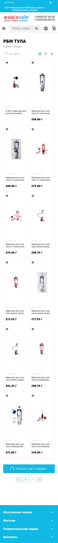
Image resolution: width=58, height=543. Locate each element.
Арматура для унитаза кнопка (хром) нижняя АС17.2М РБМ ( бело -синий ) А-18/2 (41, 312)
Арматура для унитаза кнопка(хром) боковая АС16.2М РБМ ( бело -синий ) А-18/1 (16, 445)
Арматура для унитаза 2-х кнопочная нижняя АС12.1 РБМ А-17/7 (16, 245)
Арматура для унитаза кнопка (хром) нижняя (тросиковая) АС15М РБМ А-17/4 (16, 378)
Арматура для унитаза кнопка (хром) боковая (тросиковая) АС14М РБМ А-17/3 (41, 245)
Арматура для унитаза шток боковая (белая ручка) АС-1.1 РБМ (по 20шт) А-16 (41, 445)
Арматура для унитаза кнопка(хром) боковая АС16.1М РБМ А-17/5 (41, 378)
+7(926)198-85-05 (44, 19)
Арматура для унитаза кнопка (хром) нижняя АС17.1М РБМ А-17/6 (15, 312)
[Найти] (36, 28)
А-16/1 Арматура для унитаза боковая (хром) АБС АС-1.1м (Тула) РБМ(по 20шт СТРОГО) (16, 112)
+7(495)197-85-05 (44, 16)
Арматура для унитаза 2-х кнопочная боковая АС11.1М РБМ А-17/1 (40, 112)
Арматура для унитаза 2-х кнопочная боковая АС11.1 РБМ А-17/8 (41, 178)
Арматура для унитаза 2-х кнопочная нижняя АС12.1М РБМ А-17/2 (15, 178)
